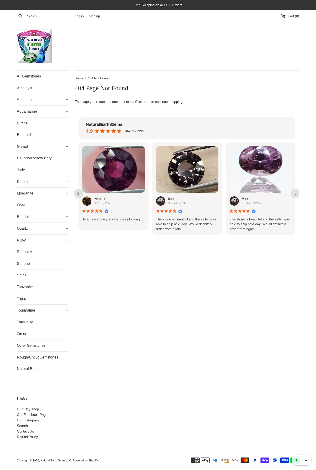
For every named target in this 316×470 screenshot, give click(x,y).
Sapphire (42, 252)
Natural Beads (28, 369)
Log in (79, 16)
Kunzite (42, 182)
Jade (21, 170)
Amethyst (42, 88)
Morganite (42, 193)
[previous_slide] (78, 193)
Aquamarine (42, 111)
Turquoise (42, 322)
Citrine (42, 123)
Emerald (42, 135)
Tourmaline (42, 310)
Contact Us (25, 431)
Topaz (42, 299)
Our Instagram (28, 420)
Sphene (23, 264)
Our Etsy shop (28, 409)
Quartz (42, 228)
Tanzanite (25, 287)
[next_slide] (295, 193)
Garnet (42, 146)
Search (22, 426)
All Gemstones (29, 76)
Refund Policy (27, 437)
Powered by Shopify (85, 460)
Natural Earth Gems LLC (55, 460)
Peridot (42, 217)
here (147, 102)
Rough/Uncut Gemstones (37, 357)
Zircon (22, 334)
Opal (42, 205)
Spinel (22, 275)
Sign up (94, 16)
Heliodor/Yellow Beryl (35, 158)
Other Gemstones (31, 345)
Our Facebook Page (32, 415)
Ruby (42, 240)
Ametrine (42, 100)
